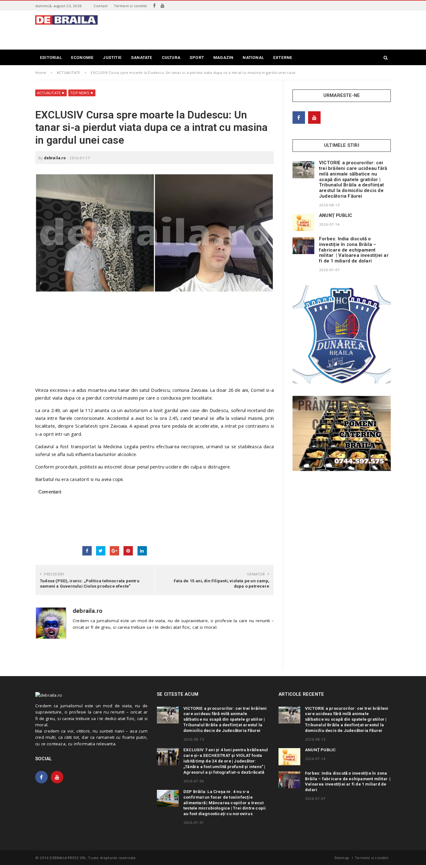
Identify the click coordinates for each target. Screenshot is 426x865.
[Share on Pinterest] (128, 550)
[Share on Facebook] (87, 550)
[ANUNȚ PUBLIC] (303, 222)
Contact (101, 5)
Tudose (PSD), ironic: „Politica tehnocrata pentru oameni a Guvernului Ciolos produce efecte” (89, 583)
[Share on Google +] (114, 550)
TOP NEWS (79, 92)
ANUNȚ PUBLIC (335, 215)
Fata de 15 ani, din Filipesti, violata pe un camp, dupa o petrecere (221, 583)
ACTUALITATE (49, 92)
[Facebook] (154, 6)
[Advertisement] (277, 29)
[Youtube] (162, 6)
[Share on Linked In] (142, 550)
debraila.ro (55, 158)
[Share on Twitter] (100, 550)
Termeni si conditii (130, 5)
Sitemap (341, 857)
